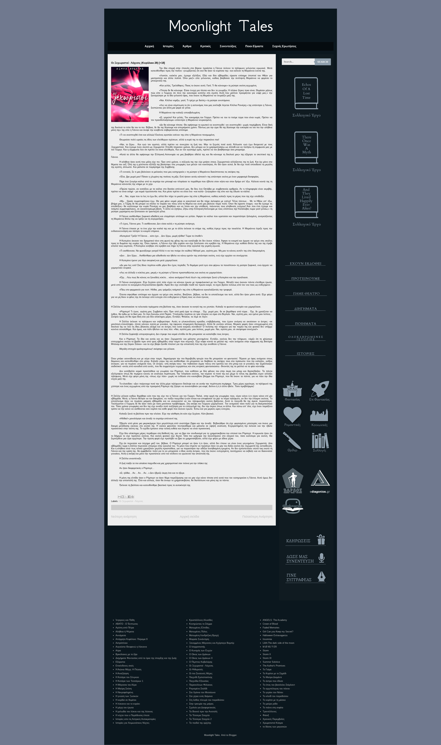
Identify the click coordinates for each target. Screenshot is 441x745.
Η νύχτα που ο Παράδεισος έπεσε (133, 715)
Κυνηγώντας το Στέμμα (200, 624)
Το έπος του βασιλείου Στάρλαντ (279, 685)
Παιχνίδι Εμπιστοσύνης (200, 677)
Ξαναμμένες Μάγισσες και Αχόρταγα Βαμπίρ (211, 643)
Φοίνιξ (266, 715)
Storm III (267, 658)
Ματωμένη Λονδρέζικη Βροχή (204, 635)
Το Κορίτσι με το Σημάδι (274, 673)
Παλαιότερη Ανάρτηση (257, 516)
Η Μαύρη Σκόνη (124, 688)
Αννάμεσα (121, 635)
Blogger (232, 735)
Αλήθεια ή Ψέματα (125, 631)
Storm (266, 650)
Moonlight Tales (220, 25)
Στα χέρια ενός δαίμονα (201, 696)
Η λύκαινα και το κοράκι (128, 703)
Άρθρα (187, 46)
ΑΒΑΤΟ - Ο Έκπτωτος (127, 624)
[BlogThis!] (122, 497)
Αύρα (118, 650)
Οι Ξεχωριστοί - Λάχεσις (131, 501)
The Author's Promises (274, 665)
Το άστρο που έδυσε (273, 681)
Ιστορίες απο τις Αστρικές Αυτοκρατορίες (136, 719)
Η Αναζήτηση (122, 673)
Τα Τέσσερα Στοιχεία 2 (200, 719)
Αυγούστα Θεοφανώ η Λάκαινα (131, 646)
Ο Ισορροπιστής (197, 646)
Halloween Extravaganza (275, 635)
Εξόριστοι (120, 662)
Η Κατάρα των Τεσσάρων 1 (129, 681)
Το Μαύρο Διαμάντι (272, 677)
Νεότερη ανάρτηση (124, 516)
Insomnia (267, 639)
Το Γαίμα (267, 669)
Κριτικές (205, 46)
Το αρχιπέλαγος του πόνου (276, 688)
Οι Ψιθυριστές (196, 669)
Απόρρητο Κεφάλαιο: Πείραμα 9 (131, 639)
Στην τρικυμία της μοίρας (201, 703)
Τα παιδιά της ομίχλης (200, 723)
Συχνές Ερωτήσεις (284, 46)
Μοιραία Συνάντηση (199, 639)
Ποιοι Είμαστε (254, 46)
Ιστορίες (168, 46)
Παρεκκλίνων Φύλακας (200, 685)
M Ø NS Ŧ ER (270, 646)
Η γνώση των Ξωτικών (127, 696)
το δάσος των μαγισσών (275, 726)
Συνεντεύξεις (228, 46)
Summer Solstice (271, 662)
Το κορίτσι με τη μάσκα (274, 700)
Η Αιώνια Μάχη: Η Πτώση (128, 669)
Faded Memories (271, 627)
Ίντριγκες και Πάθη (125, 620)
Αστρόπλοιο (121, 643)
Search (322, 61)
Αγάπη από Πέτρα (125, 627)
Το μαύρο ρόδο (270, 703)
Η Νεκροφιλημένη (124, 692)
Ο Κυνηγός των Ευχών (200, 650)
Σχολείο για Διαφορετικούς (202, 707)
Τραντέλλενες (269, 711)
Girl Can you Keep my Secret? (278, 631)
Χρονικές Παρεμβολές (273, 719)
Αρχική (149, 46)
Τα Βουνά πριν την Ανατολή (203, 711)
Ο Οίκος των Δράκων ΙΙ (201, 658)
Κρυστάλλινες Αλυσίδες (201, 620)
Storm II (267, 654)
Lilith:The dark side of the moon (278, 643)
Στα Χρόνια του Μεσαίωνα (202, 692)
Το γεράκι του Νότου (273, 692)
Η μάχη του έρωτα (125, 707)
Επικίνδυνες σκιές (125, 665)
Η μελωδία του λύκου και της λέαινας (134, 711)
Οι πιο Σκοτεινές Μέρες (200, 673)
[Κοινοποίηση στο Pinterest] (132, 497)
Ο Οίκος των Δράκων (200, 654)
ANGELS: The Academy (275, 620)
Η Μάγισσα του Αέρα (126, 685)
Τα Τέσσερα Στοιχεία (199, 715)
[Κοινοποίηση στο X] (126, 497)
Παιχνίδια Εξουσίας (199, 681)
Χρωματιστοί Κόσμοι (273, 723)
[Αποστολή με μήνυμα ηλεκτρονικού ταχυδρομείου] (119, 497)
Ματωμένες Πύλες (198, 631)
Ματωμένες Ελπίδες (199, 627)
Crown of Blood (270, 624)
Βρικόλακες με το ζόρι (126, 654)
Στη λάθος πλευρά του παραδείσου (206, 700)
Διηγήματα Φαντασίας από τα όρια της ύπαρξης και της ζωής (146, 658)
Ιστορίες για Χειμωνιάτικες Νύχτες (132, 723)
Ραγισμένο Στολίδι (198, 688)
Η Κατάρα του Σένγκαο (127, 677)
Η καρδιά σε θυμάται (126, 700)
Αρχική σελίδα (189, 516)
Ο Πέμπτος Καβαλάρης (200, 662)
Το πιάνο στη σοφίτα (273, 707)
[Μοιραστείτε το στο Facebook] (129, 497)
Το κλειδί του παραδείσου (275, 696)
